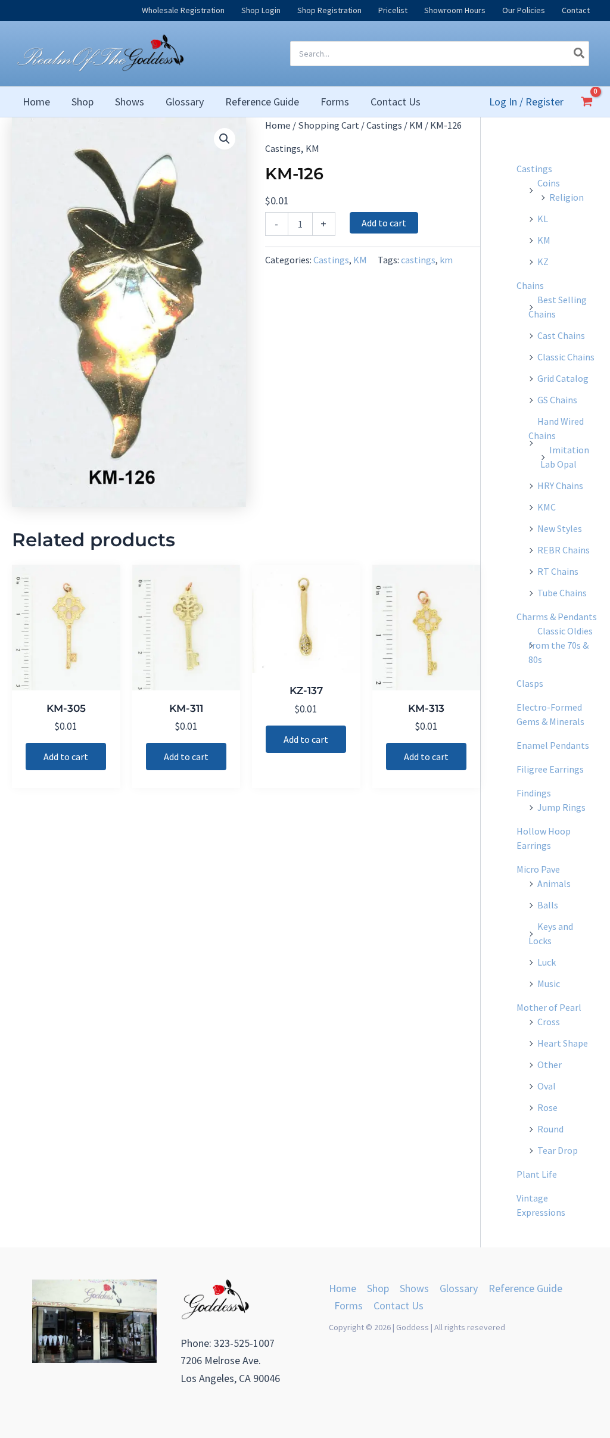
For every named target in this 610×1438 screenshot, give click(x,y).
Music (548, 983)
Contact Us (399, 1305)
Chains (530, 285)
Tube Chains (562, 593)
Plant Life (536, 1174)
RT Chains (557, 571)
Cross (548, 1022)
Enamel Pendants (552, 745)
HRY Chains (560, 485)
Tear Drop (557, 1150)
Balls (547, 905)
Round (550, 1129)
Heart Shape (562, 1043)
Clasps (529, 683)
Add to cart (384, 223)
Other (549, 1064)
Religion (566, 197)
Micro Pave (538, 869)
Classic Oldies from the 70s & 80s (560, 645)
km (446, 260)
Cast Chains (561, 335)
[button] (224, 139)
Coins (548, 183)
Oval (546, 1086)
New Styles (559, 528)
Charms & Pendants (556, 616)
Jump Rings (561, 807)
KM (416, 125)
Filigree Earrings (550, 769)
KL (542, 219)
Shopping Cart (328, 125)
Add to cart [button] (65, 756)
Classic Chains (566, 357)
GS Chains (557, 400)
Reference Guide (525, 1288)
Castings (384, 125)
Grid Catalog (563, 378)
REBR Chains (563, 550)
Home (278, 125)
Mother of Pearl (548, 1007)
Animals (554, 883)
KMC (546, 507)
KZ (543, 261)
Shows (414, 1288)
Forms (348, 1305)
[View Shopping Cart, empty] (586, 101)
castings (418, 260)
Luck (546, 962)
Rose (547, 1107)
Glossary (459, 1288)
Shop (378, 1288)
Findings (533, 793)
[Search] (579, 54)
